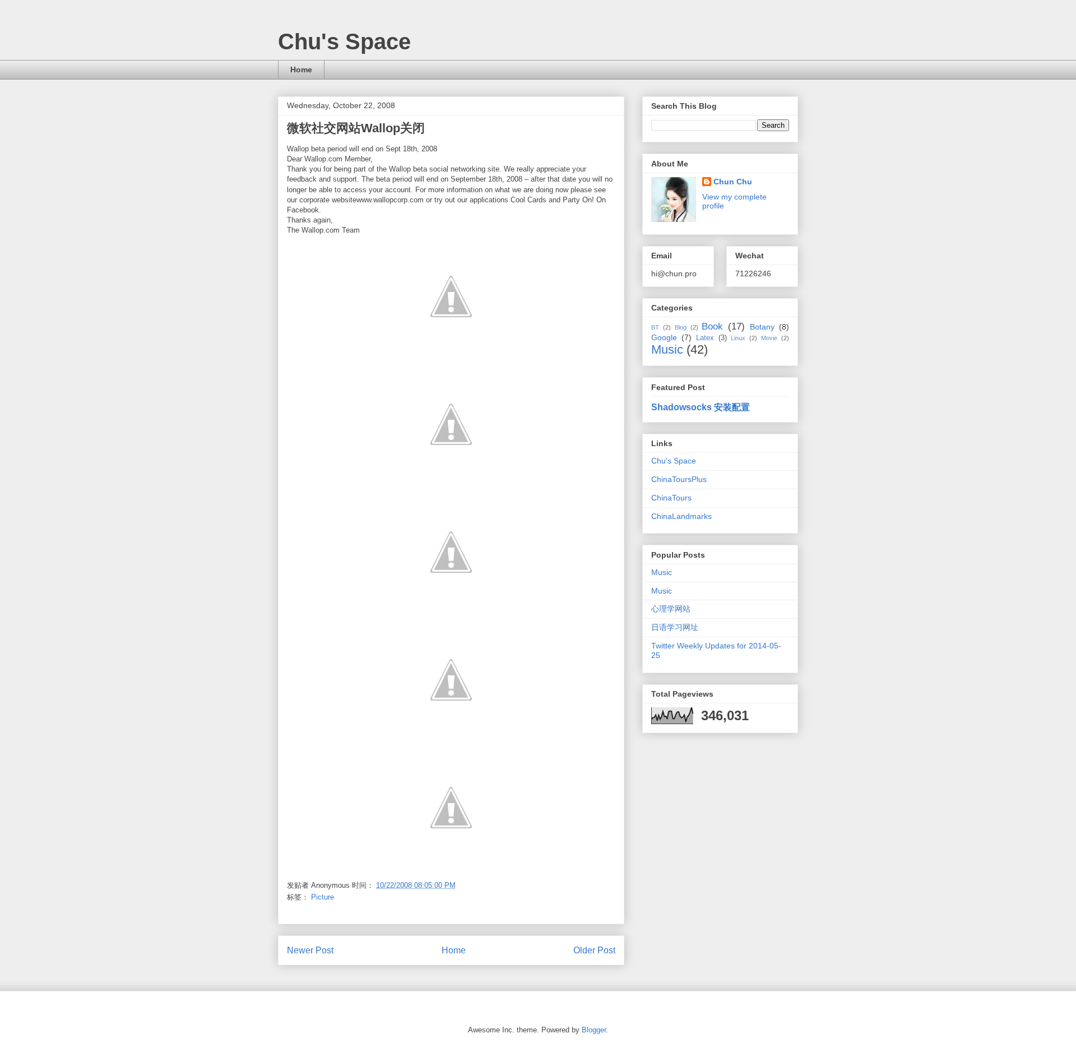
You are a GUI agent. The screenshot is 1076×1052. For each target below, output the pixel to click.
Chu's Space (344, 41)
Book (712, 326)
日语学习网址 (674, 627)
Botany (762, 326)
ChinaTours (671, 497)
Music (667, 349)
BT (655, 327)
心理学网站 (670, 608)
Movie (769, 338)
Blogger (594, 1030)
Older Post (594, 950)
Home (301, 69)
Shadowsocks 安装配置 (700, 407)
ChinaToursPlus (679, 479)
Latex (705, 338)
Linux (738, 338)
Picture (322, 897)
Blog (681, 327)
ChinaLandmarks (681, 516)
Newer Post (310, 950)
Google (664, 337)
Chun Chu (732, 181)
